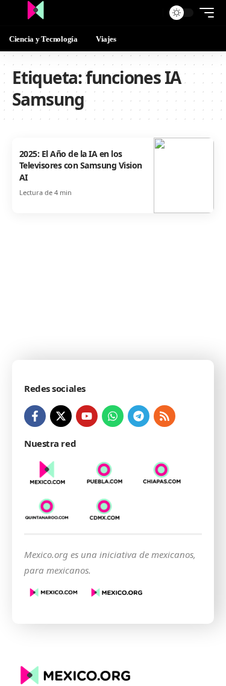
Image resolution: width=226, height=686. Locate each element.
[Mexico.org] (35, 12)
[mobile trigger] (203, 13)
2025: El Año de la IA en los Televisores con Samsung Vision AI (80, 165)
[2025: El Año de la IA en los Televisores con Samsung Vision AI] (184, 175)
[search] (151, 13)
